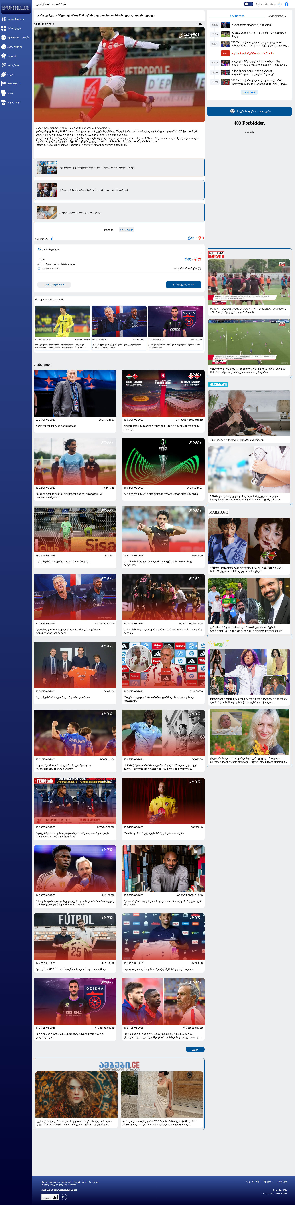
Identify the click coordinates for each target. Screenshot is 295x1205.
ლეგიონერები (59, 4)
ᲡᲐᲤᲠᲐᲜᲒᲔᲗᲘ (106, 827)
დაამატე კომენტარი (183, 284)
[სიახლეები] (119, 1065)
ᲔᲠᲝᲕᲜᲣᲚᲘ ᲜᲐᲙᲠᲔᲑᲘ (189, 419)
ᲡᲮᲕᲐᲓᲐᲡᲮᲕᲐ (107, 419)
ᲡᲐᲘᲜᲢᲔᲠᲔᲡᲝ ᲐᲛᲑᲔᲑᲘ (189, 895)
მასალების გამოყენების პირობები (59, 1184)
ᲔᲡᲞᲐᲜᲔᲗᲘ (196, 691)
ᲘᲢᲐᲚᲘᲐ (109, 555)
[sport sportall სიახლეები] (286, 4)
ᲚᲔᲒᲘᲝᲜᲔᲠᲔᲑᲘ (105, 623)
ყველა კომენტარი (53, 285)
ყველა (195, 1049)
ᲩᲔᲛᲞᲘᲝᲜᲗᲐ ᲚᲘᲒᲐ (191, 623)
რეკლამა (268, 1182)
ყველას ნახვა (249, 92)
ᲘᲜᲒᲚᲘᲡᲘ (109, 487)
